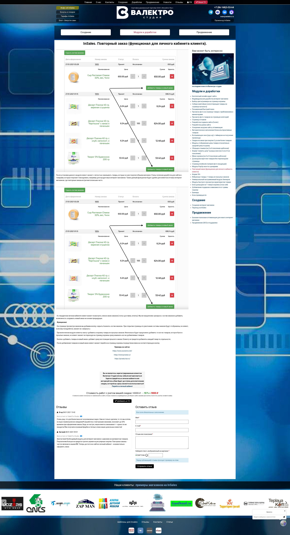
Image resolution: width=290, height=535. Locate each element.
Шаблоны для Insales (127, 522)
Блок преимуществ (199, 195)
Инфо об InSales (68, 8)
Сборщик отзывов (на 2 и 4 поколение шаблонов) (210, 148)
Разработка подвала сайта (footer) (205, 122)
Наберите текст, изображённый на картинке (152, 451)
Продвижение (152, 2)
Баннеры (195, 192)
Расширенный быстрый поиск (203, 109)
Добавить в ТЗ (123, 401)
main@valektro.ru (227, 16)
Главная (88, 2)
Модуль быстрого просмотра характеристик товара (211, 182)
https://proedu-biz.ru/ (122, 359)
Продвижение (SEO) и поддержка (204, 223)
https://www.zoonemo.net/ (122, 351)
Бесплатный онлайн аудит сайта (204, 96)
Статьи (169, 522)
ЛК (190, 2)
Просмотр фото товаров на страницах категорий (210, 117)
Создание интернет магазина (203, 205)
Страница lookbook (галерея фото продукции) (209, 164)
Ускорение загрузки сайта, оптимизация (207, 127)
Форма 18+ (196, 174)
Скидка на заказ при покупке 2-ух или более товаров (212, 140)
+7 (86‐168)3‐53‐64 (224, 7)
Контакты (109, 2)
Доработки (137, 2)
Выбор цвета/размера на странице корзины (208, 101)
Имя (137, 418)
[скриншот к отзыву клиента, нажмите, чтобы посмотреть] (81, 416)
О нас (98, 2)
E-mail (137, 426)
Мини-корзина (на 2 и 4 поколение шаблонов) (209, 156)
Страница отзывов (199, 120)
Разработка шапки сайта (201, 125)
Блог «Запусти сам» (67, 20)
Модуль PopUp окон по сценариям (205, 166)
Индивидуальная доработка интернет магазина (210, 99)
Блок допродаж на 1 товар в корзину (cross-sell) (210, 185)
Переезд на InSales (199, 208)
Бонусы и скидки (67, 12)
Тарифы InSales (67, 16)
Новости (167, 2)
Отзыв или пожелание (143, 434)
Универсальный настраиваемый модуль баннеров (211, 179)
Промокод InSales (222, 20)
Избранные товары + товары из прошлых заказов (210, 177)
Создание (123, 2)
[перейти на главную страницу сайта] (145, 12)
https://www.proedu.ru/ (122, 355)
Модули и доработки (145, 32)
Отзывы (179, 2)
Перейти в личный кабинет (122, 386)
